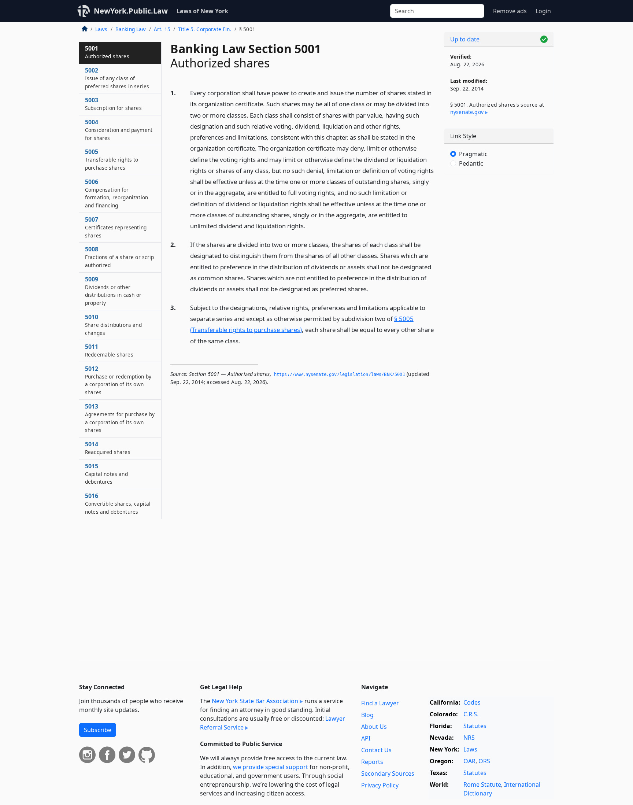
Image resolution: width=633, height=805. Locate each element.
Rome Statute (482, 784)
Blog (367, 715)
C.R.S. (470, 714)
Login (543, 11)
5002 (117, 78)
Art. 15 (162, 29)
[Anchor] (309, 225)
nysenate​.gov (467, 111)
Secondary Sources (387, 773)
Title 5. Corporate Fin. (205, 29)
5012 (118, 380)
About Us (374, 727)
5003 (113, 103)
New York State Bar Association (255, 701)
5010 (113, 324)
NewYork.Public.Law (131, 11)
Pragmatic (473, 154)
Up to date (465, 39)
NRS (469, 738)
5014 (107, 447)
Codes (472, 702)
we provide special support (270, 767)
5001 (107, 52)
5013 (120, 417)
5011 (109, 350)
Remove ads (510, 11)
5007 (116, 227)
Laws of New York (202, 11)
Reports (372, 762)
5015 (106, 473)
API (365, 738)
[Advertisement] (499, 295)
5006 (116, 193)
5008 (119, 257)
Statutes (474, 726)
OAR (469, 761)
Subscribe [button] (97, 730)
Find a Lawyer (380, 703)
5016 (118, 503)
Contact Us (376, 750)
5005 (111, 159)
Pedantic (471, 163)
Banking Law (130, 29)
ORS (484, 761)
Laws (101, 29)
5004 (118, 129)
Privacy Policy (380, 785)
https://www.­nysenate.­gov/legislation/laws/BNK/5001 (339, 374)
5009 (113, 290)
